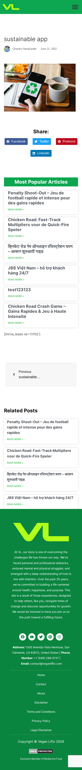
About (41, 693)
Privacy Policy (41, 720)
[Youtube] (31, 636)
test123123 (19, 289)
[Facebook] (22, 636)
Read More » (16, 209)
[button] (75, 7)
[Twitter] (41, 636)
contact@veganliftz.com (46, 663)
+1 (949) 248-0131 (46, 658)
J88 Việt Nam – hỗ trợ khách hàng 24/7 (40, 498)
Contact (41, 684)
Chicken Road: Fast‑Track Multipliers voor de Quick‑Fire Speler (38, 224)
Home (41, 675)
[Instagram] (59, 636)
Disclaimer (41, 702)
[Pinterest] (50, 636)
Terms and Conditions (41, 711)
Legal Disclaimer (41, 730)
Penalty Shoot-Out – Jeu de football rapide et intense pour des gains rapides (39, 197)
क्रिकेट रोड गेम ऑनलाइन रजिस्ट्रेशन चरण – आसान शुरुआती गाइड (40, 249)
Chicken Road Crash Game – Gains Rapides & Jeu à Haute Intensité (37, 311)
